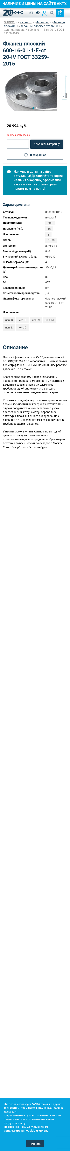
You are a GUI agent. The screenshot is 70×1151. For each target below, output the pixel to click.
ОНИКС (9, 22)
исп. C (36, 320)
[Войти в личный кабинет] (44, 13)
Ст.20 (51, 240)
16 (49, 228)
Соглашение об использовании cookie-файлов (26, 1128)
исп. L (9, 327)
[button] (33, 108)
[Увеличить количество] (24, 144)
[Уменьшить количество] (11, 144)
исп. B (9, 320)
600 (50, 222)
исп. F (22, 320)
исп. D (22, 327)
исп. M (50, 320)
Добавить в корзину (47, 144)
